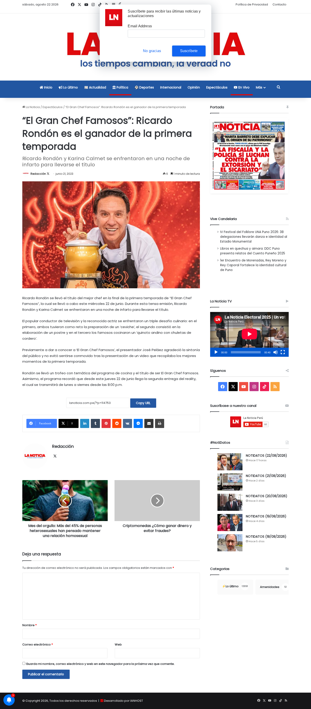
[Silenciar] (275, 352)
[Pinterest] (106, 423)
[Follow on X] (48, 174)
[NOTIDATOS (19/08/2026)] (229, 522)
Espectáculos (216, 87)
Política (122, 87)
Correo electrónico (37, 644)
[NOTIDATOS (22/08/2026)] (229, 461)
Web (118, 644)
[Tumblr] (95, 423)
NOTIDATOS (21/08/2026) (266, 476)
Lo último (70, 87)
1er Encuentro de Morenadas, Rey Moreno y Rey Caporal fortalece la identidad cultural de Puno (253, 265)
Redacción (38, 174)
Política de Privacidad (252, 4)
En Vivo (243, 87)
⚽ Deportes (144, 87)
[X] (55, 456)
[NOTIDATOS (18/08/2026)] (229, 542)
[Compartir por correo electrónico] (148, 423)
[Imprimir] (159, 423)
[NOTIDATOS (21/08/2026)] (229, 482)
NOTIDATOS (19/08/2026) (266, 516)
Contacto (279, 4)
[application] (249, 334)
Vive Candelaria (223, 218)
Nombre (29, 625)
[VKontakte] (127, 423)
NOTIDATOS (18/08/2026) (266, 536)
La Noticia (32, 107)
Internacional (170, 87)
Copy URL (143, 403)
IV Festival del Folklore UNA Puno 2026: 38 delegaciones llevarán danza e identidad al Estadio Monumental (253, 237)
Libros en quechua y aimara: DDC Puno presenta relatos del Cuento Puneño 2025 (252, 251)
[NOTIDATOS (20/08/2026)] (229, 502)
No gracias (152, 51)
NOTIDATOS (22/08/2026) (266, 455)
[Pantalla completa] (282, 352)
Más (259, 87)
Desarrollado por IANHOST (123, 701)
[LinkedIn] (84, 423)
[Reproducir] (216, 352)
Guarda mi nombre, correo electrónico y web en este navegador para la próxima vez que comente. (100, 664)
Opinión (194, 87)
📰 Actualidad (95, 87)
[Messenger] (138, 423)
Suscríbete (189, 51)
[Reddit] (116, 423)
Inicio (47, 87)
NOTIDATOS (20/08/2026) (266, 496)
